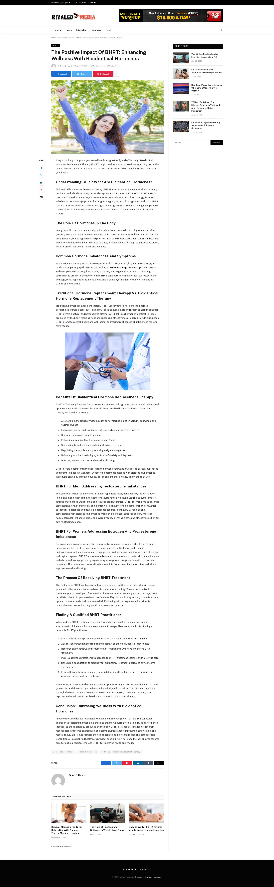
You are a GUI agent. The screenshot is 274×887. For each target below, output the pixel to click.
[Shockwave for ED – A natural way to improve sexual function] (146, 813)
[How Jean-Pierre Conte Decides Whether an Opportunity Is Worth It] (181, 88)
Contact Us (81, 3)
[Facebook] (41, 168)
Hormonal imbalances (87, 752)
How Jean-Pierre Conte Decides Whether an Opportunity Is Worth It (206, 88)
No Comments (99, 66)
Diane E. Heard (66, 66)
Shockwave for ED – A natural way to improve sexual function (146, 829)
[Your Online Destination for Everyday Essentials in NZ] (181, 57)
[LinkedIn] (41, 182)
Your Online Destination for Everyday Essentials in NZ (204, 55)
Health (57, 30)
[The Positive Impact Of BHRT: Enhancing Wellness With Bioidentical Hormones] (107, 117)
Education (81, 30)
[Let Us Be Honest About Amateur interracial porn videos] (181, 73)
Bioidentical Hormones (63, 752)
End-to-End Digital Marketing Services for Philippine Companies (205, 125)
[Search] (221, 30)
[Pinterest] (41, 190)
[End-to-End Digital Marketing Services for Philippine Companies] (181, 126)
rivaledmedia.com (154, 877)
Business (96, 30)
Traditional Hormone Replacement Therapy (120, 752)
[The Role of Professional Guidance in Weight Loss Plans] (107, 813)
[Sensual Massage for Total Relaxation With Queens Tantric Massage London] (68, 813)
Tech (108, 30)
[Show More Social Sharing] (116, 74)
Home (69, 30)
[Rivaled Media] (73, 16)
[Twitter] (41, 175)
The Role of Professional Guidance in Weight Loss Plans (107, 829)
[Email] (41, 197)
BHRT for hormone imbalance (94, 556)
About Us (93, 3)
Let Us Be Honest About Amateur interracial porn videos (207, 71)
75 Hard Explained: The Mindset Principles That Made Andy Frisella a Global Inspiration (206, 106)
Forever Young (118, 267)
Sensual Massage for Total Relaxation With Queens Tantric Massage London (66, 830)
